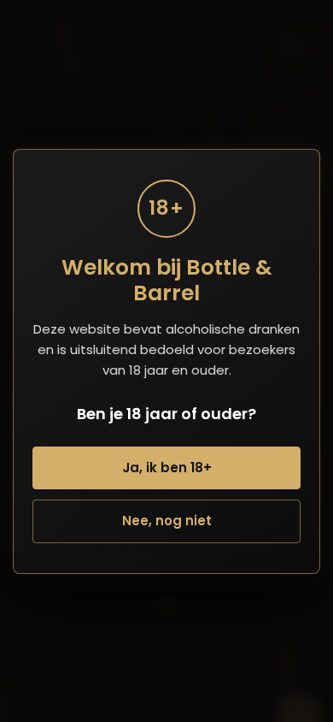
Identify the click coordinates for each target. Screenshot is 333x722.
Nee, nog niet (167, 521)
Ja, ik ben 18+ (167, 467)
